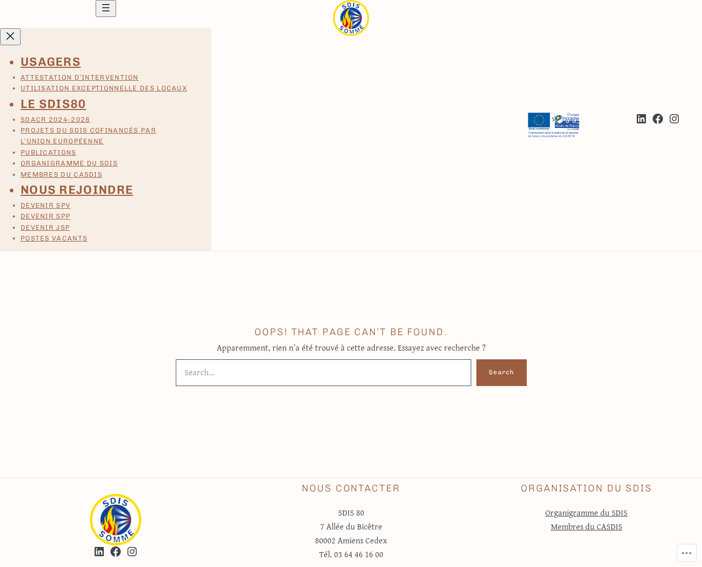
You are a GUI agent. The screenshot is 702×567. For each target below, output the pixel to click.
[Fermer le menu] (10, 36)
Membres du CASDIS (586, 526)
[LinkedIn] (641, 119)
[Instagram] (674, 119)
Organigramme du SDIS (586, 512)
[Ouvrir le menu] (106, 8)
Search (501, 372)
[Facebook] (658, 119)
